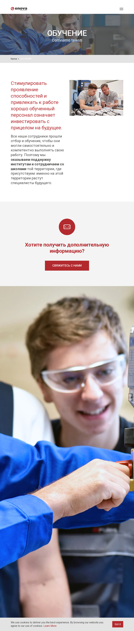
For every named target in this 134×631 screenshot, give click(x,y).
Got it (118, 624)
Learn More (50, 625)
